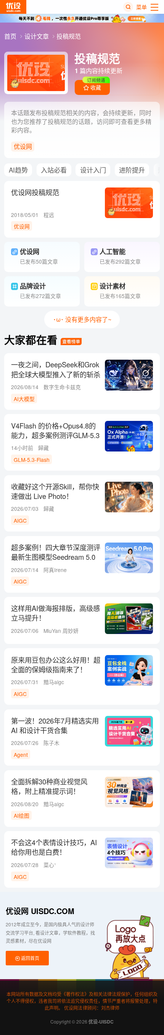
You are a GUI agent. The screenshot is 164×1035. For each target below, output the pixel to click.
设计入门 (93, 169)
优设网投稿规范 (35, 192)
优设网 (23, 146)
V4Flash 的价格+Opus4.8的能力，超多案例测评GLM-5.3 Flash (55, 435)
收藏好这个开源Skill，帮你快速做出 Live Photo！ (55, 491)
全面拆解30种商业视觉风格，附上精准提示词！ (49, 786)
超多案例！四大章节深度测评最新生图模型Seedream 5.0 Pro (55, 557)
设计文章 (37, 36)
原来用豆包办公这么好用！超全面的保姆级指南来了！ (55, 664)
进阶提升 (132, 169)
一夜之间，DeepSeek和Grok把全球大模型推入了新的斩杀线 (55, 374)
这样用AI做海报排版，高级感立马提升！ (55, 613)
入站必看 (54, 169)
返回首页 (29, 958)
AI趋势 (18, 169)
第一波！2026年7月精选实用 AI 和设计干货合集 (55, 725)
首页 (11, 36)
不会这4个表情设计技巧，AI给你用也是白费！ (54, 847)
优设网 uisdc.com (40, 910)
